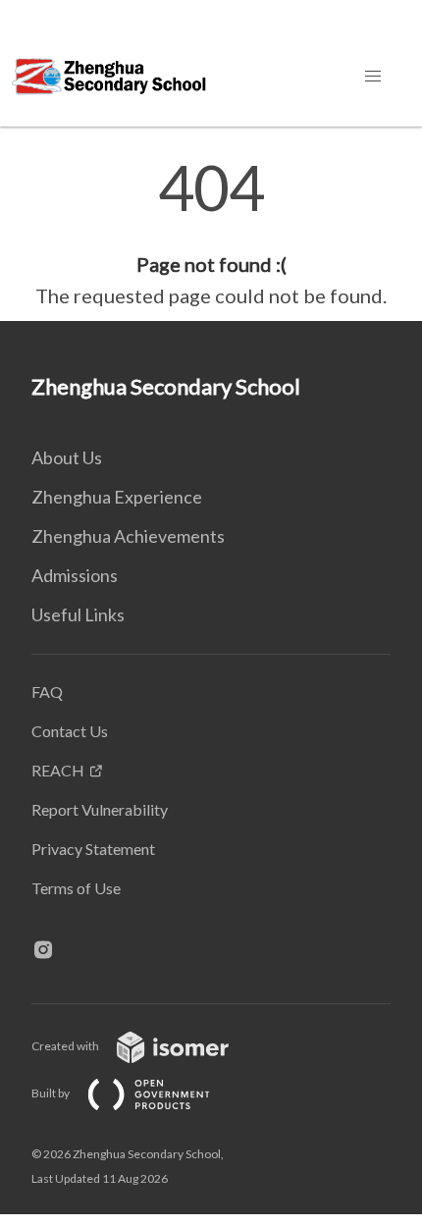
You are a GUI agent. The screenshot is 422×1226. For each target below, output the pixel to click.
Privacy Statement (93, 848)
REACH (57, 770)
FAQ (47, 691)
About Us (66, 457)
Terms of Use (76, 888)
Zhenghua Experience (116, 496)
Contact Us (69, 730)
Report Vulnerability (99, 809)
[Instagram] (51, 951)
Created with (66, 1046)
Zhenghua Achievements (128, 536)
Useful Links (78, 614)
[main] (211, 233)
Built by (51, 1093)
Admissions (74, 575)
